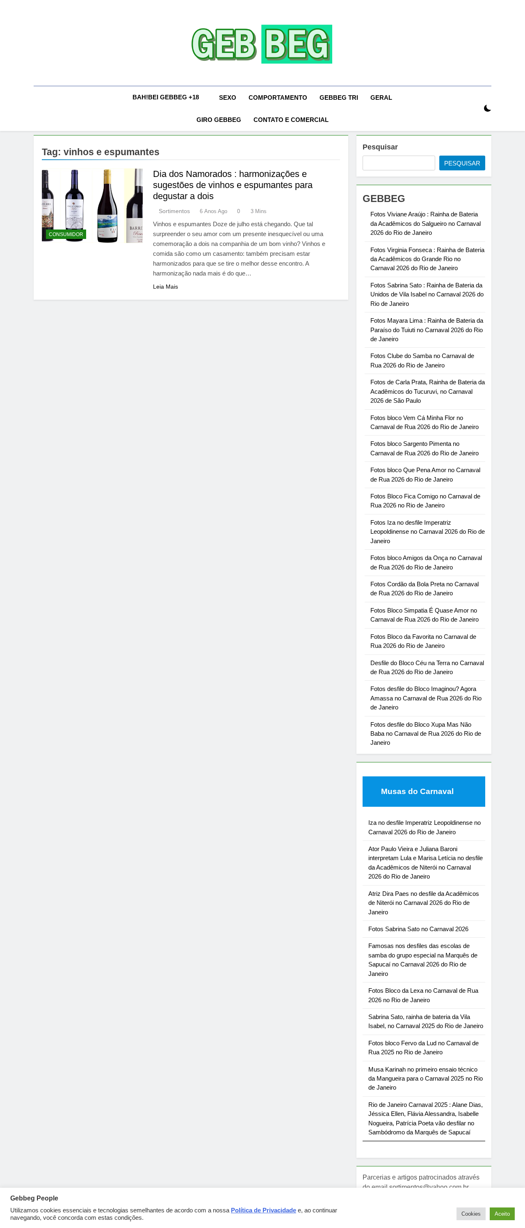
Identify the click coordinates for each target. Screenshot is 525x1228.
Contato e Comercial (291, 119)
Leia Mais (165, 286)
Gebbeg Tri (339, 97)
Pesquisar (380, 147)
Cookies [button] (471, 1214)
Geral (381, 97)
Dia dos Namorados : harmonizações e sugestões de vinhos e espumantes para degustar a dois (233, 185)
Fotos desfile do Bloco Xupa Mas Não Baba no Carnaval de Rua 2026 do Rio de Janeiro (425, 733)
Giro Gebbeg (218, 119)
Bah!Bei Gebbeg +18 (165, 97)
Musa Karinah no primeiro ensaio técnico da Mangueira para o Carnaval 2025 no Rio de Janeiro (425, 1078)
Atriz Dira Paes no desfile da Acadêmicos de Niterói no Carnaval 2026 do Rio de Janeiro (423, 903)
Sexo (227, 97)
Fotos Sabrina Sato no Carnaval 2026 (418, 928)
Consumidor (66, 234)
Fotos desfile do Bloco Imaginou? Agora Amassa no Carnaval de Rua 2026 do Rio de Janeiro (426, 698)
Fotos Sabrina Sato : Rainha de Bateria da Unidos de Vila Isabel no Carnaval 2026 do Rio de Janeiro (427, 294)
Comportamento (278, 97)
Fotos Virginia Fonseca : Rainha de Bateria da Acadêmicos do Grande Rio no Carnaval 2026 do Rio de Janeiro (427, 259)
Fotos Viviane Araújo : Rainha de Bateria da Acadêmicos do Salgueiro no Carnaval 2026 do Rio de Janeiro (425, 223)
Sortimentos (174, 211)
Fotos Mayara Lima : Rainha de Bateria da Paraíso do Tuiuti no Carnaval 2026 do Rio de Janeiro (426, 329)
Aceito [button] (502, 1214)
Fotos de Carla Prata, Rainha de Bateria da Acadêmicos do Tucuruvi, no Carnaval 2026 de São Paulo (427, 391)
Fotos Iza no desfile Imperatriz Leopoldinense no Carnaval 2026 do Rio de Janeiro (427, 531)
